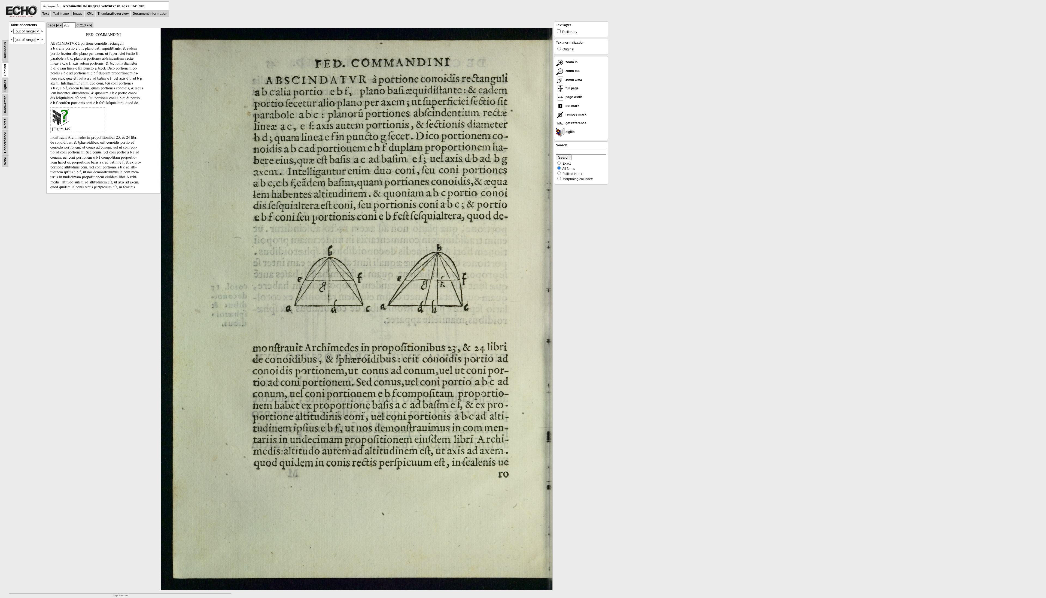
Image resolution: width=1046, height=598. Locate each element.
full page (572, 88)
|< (57, 25)
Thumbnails (5, 51)
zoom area (573, 79)
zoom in (571, 62)
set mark (572, 106)
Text (45, 14)
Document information (150, 14)
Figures (5, 86)
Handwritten (5, 105)
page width (573, 97)
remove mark (575, 114)
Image (78, 14)
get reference (575, 123)
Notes (5, 123)
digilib (569, 132)
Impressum (120, 595)
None (5, 161)
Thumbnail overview (113, 14)
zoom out (572, 71)
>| (90, 25)
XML (90, 14)
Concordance (5, 142)
